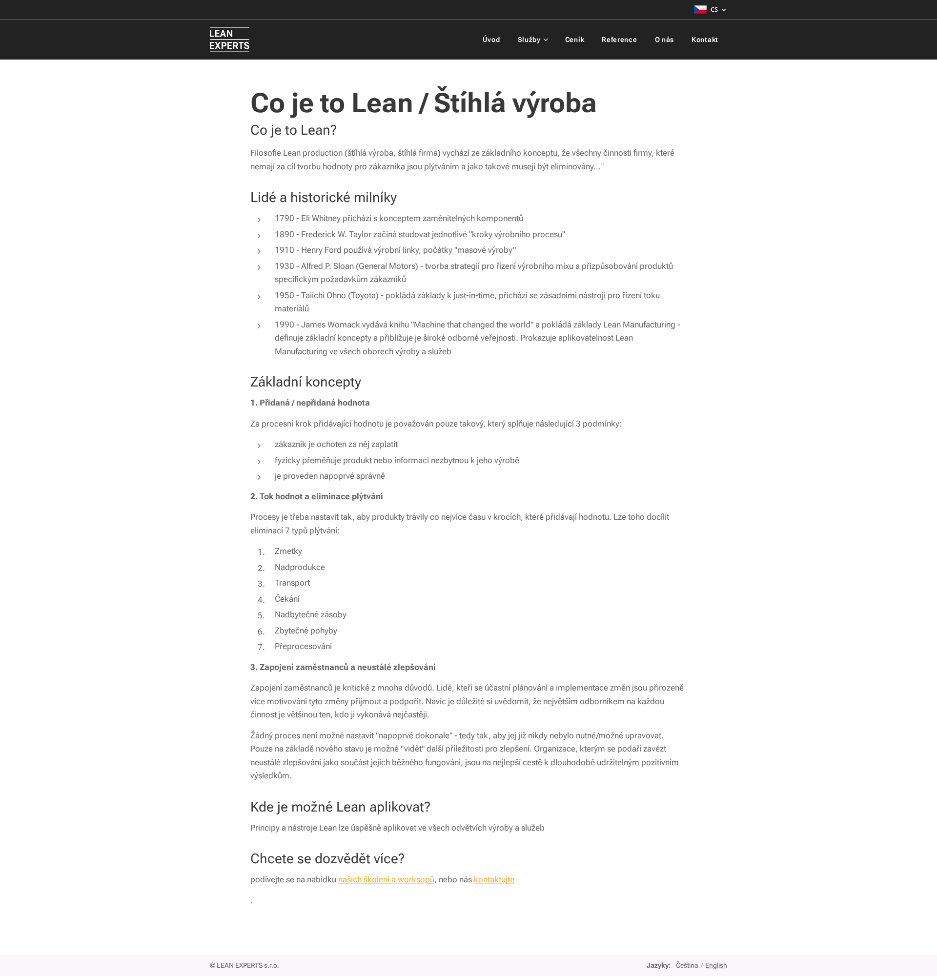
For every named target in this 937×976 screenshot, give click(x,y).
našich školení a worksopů (386, 879)
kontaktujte (494, 879)
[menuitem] (491, 40)
